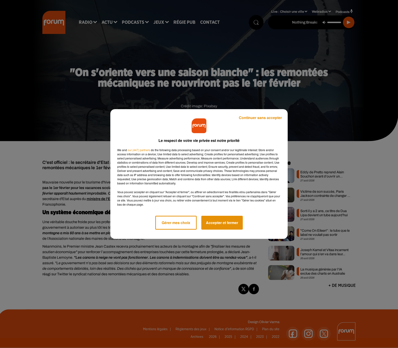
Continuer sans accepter (260, 117)
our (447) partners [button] (139, 150)
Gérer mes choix (176, 222)
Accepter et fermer (222, 222)
